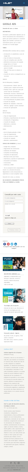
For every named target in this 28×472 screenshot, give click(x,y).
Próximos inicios (14, 230)
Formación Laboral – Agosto (11, 333)
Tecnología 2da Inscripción (11, 305)
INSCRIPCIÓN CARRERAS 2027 (12, 274)
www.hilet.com (17, 469)
